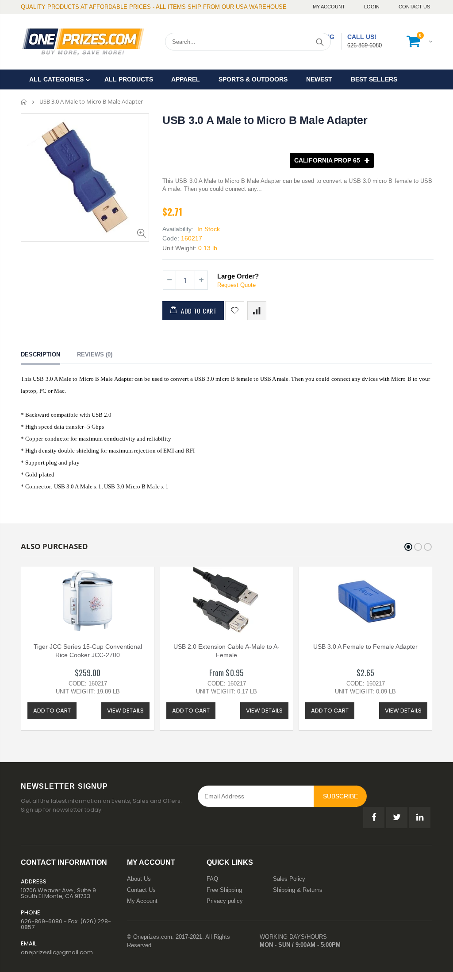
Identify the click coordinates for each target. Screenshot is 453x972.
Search (320, 41)
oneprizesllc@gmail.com (57, 952)
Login (372, 6)
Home (24, 102)
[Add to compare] (256, 310)
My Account (329, 6)
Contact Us (414, 6)
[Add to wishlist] (234, 310)
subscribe (340, 796)
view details (125, 710)
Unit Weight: (179, 248)
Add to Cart (199, 310)
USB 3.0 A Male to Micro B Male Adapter (265, 120)
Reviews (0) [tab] (94, 354)
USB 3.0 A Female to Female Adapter (365, 646)
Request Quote (236, 285)
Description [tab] (40, 354)
